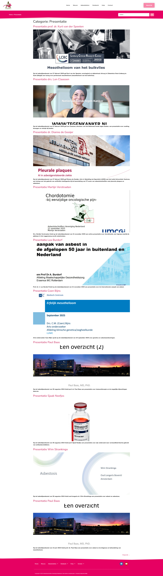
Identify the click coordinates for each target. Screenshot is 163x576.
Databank (95, 5)
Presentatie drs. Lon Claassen (51, 79)
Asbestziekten (85, 5)
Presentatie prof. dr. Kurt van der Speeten (58, 26)
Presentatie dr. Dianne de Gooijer (53, 132)
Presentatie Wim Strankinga (50, 449)
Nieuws (75, 5)
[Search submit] (152, 14)
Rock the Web (84, 573)
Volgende (126, 555)
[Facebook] (121, 563)
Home (68, 5)
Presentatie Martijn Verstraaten (52, 187)
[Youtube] (126, 563)
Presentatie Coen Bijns (47, 291)
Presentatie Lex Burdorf (47, 240)
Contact (110, 5)
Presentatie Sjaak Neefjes (48, 396)
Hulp (103, 5)
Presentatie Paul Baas (46, 342)
